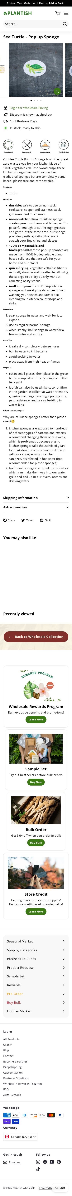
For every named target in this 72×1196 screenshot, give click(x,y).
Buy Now (36, 782)
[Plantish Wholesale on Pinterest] (59, 1162)
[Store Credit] (36, 873)
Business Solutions (16, 1078)
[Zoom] (57, 91)
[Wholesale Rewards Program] (36, 685)
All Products (11, 1039)
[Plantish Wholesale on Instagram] (38, 1162)
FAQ (6, 1089)
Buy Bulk (36, 842)
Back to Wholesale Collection (38, 636)
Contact (8, 1056)
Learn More (36, 719)
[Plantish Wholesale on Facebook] (45, 1162)
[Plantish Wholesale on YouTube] (52, 1162)
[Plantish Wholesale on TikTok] (38, 1169)
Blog (6, 1050)
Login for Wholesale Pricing (14, 589)
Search (7, 1045)
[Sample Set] (36, 749)
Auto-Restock (12, 1095)
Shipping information (20, 498)
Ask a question (15, 507)
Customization (13, 1072)
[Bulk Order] (36, 810)
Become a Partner (15, 1061)
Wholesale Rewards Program (22, 1084)
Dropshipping (12, 1067)
